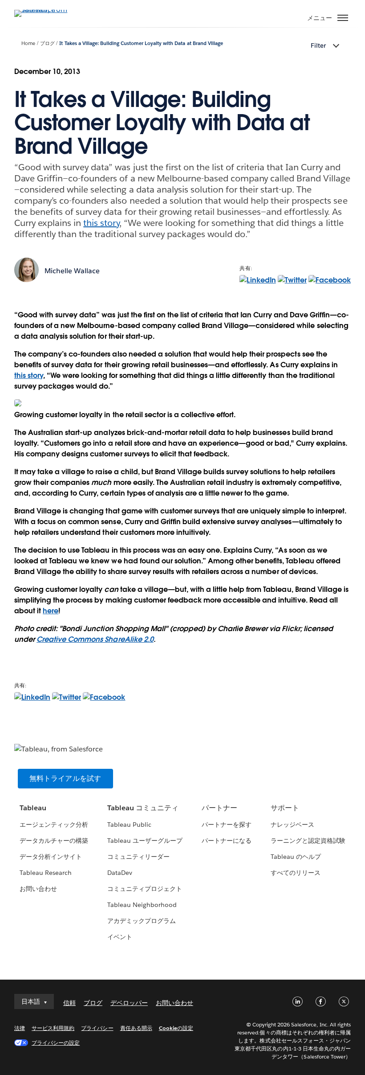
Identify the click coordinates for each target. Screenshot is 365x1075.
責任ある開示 (136, 1028)
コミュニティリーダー (138, 857)
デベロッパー (129, 1003)
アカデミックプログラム (141, 921)
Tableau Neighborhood (142, 905)
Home (28, 43)
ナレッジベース (292, 825)
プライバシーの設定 (56, 1042)
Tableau (33, 807)
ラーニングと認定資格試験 (308, 841)
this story (101, 223)
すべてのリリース (295, 873)
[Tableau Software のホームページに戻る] (45, 9)
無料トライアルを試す (65, 778)
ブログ (47, 43)
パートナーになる (226, 841)
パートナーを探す (226, 825)
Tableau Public (129, 825)
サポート (285, 807)
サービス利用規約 (53, 1028)
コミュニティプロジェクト (144, 889)
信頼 (69, 1003)
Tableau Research (46, 873)
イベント (119, 937)
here (50, 610)
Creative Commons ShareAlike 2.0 (95, 639)
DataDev (119, 873)
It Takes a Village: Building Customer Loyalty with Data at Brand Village (141, 43)
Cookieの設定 (176, 1028)
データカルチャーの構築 (54, 841)
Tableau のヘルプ (296, 857)
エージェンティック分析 (54, 825)
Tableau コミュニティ (142, 807)
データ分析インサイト (51, 857)
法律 (19, 1028)
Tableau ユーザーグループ (144, 841)
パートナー (219, 807)
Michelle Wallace (72, 271)
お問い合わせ (38, 889)
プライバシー (97, 1028)
